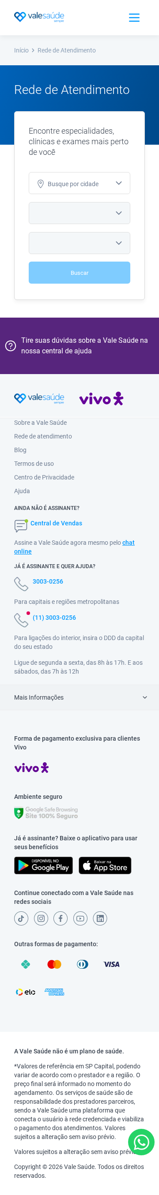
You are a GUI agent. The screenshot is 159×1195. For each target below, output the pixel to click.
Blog (20, 449)
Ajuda (22, 490)
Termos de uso (34, 463)
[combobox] (79, 183)
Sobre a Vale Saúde (40, 422)
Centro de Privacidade (44, 477)
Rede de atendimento (43, 436)
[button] (141, 1142)
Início (21, 50)
